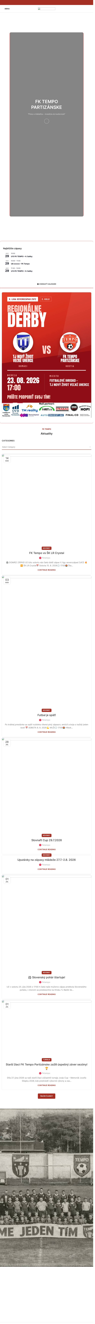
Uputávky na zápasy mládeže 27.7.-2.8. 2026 (46, 859)
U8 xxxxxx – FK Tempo (20, 264)
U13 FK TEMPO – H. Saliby (21, 271)
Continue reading (47, 570)
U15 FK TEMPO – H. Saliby (21, 256)
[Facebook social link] (46, 2)
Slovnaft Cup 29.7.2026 (46, 840)
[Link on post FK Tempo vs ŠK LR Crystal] (46, 501)
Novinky (46, 548)
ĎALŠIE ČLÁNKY (46, 1096)
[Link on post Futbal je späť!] (46, 643)
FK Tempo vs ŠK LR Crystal (46, 553)
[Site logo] (46, 8)
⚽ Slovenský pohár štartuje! (46, 977)
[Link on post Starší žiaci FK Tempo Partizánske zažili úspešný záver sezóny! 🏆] (46, 1030)
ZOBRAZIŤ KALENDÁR (47, 284)
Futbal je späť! (46, 715)
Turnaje (46, 1060)
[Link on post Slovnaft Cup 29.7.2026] (46, 787)
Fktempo (46, 558)
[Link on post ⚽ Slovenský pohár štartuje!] (46, 924)
